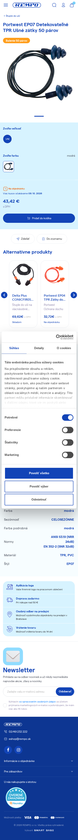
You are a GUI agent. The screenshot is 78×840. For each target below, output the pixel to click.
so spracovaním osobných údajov (37, 701)
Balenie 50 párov (16, 40)
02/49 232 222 (18, 731)
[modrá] (8, 166)
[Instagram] (18, 750)
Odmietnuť (39, 499)
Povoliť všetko (39, 473)
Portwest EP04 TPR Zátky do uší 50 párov (54, 298)
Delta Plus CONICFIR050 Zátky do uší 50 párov (23, 298)
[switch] (67, 430)
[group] (23, 294)
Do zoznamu (54, 238)
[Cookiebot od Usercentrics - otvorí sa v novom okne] (56, 337)
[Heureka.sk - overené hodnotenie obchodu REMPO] (16, 797)
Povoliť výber (39, 486)
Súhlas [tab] (14, 348)
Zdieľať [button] (25, 238)
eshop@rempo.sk (20, 738)
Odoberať (65, 691)
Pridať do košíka (41, 218)
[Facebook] (8, 750)
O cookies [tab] (64, 348)
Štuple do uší (13, 15)
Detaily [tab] (39, 348)
